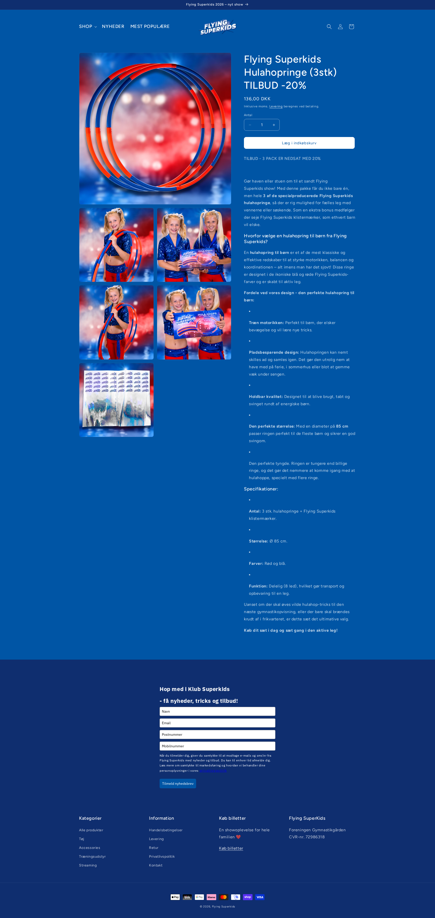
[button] (87, 26)
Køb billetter (231, 848)
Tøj (81, 839)
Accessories (89, 848)
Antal (248, 115)
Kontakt (155, 865)
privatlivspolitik (213, 770)
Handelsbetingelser (166, 830)
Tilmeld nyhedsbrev (178, 783)
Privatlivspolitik (162, 856)
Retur (154, 848)
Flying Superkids (223, 906)
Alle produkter (91, 830)
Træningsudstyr (92, 856)
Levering (276, 106)
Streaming (88, 865)
